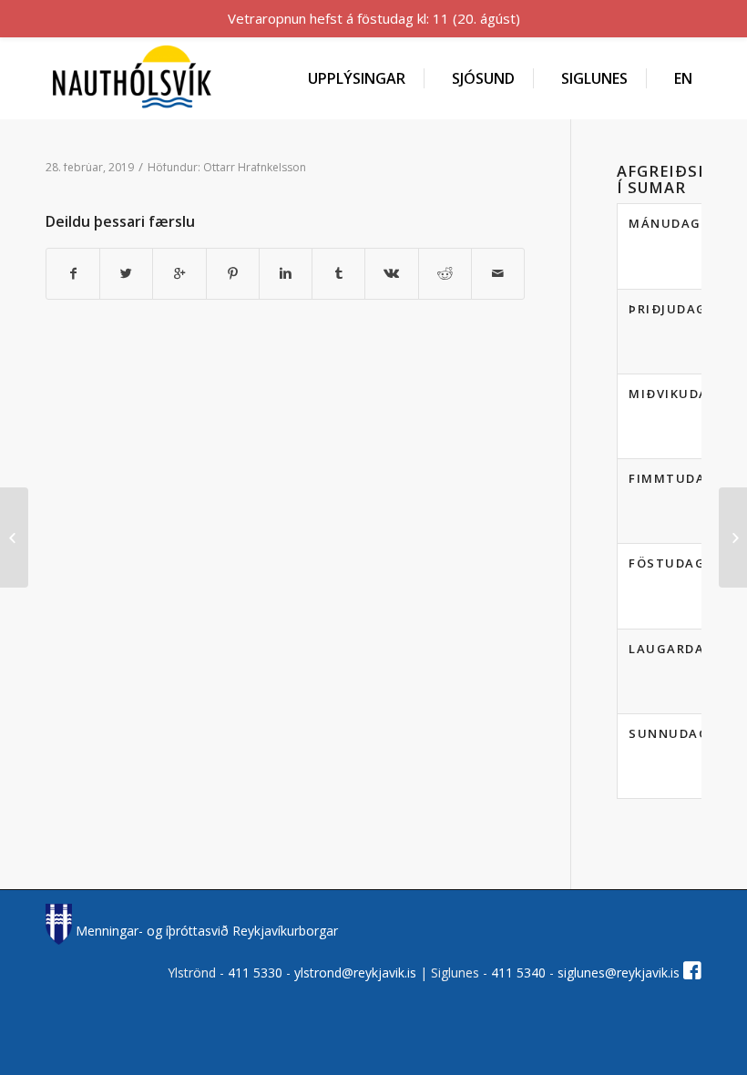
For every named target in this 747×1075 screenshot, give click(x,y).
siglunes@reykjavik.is (619, 972)
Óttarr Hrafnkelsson (254, 167)
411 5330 (257, 972)
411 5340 (520, 972)
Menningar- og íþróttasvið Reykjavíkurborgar (205, 930)
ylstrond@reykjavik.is (355, 972)
